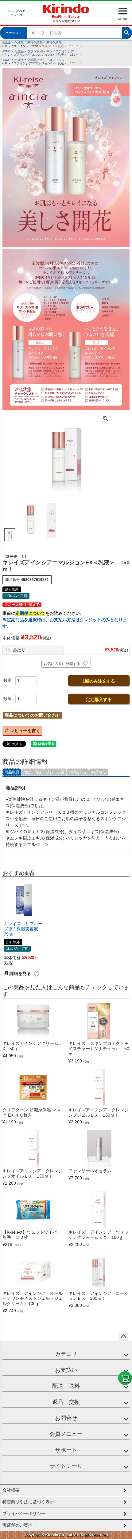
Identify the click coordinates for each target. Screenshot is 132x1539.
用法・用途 (32, 772)
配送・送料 (66, 1386)
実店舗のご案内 (17, 1525)
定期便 (19, 60)
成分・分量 (55, 772)
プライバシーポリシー (23, 1513)
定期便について (30, 613)
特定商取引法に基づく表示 (28, 1501)
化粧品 (19, 42)
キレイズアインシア (60, 51)
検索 (126, 32)
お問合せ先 (77, 772)
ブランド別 (35, 51)
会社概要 (11, 1490)
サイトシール (66, 1466)
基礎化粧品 (35, 42)
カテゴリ (66, 1354)
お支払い (66, 1370)
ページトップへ (123, 1336)
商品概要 (12, 772)
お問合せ (66, 1418)
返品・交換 (66, 1402)
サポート (66, 1450)
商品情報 (98, 772)
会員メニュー (66, 1434)
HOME (6, 42)
